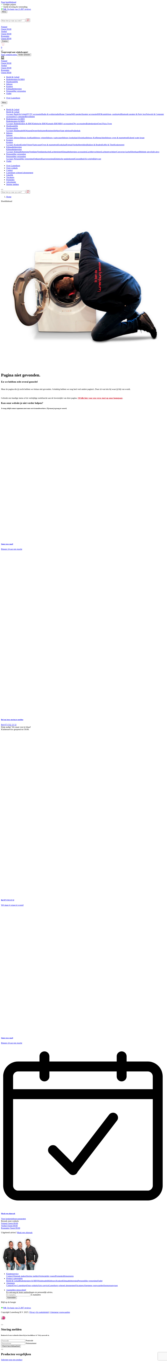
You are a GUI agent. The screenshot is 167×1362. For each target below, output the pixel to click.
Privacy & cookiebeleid (39, 1312)
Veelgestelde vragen (47, 1276)
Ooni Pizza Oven (105, 123)
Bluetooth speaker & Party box (133, 114)
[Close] (2, 105)
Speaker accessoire (89, 114)
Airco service (43, 1285)
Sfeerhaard (135, 152)
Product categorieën (14, 1278)
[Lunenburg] (11, 17)
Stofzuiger (42, 131)
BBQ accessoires (65, 123)
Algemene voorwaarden (93, 1285)
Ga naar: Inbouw (13, 138)
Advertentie (11, 182)
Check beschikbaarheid (11, 1346)
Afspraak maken (19, 1276)
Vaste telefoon (65, 131)
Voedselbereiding (79, 145)
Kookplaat (62, 145)
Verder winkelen (24, 55)
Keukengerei (119, 145)
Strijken (56, 131)
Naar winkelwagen (9, 54)
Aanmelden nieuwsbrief (16, 1290)
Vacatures (10, 177)
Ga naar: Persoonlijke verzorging (19, 159)
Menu (4, 12)
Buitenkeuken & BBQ (15, 79)
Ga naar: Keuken (13, 145)
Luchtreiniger (56, 152)
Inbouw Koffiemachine (95, 138)
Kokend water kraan (136, 138)
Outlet (8, 93)
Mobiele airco (145, 152)
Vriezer (29, 145)
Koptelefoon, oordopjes (110, 114)
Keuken (9, 86)
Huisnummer (31, 1343)
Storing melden (12, 184)
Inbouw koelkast (27, 138)
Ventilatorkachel (43, 152)
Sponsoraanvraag (110, 1285)
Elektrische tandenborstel (64, 159)
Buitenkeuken (92, 123)
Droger (35, 131)
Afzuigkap (81, 138)
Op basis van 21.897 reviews (17, 9)
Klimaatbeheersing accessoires (74, 152)
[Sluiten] (2, 50)
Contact (9, 170)
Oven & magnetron (50, 145)
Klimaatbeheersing (14, 89)
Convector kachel (123, 152)
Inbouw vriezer (40, 138)
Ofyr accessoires (79, 123)
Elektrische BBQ (39, 123)
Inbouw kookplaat (69, 138)
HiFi (99, 114)
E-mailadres (36, 1295)
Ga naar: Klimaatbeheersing (17, 152)
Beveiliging (30, 116)
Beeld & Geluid (12, 77)
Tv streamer (20, 116)
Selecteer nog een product (11, 1360)
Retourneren (68, 1276)
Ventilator (33, 152)
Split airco (155, 152)
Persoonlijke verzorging (16, 91)
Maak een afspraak (24, 1232)
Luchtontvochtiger (108, 152)
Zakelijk (9, 175)
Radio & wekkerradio (50, 114)
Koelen (23, 145)
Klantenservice (12, 1274)
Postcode (29, 1340)
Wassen (28, 131)
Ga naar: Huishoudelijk (15, 131)
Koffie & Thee (108, 145)
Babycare (97, 159)
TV (28, 114)
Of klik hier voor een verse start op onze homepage (100, 398)
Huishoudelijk (12, 82)
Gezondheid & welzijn (84, 159)
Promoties (10, 180)
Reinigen (49, 131)
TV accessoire (35, 114)
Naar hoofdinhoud (8, 2)
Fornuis (69, 145)
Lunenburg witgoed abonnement (19, 173)
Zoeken (5, 41)
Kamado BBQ (52, 123)
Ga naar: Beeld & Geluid (16, 114)
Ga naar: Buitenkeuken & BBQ (19, 123)
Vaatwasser (37, 145)
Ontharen (37, 159)
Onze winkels (12, 168)
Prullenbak (75, 131)
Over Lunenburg (13, 98)
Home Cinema (65, 114)
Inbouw (9, 84)
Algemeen (10, 1283)
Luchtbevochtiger (94, 152)
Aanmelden (11, 1298)
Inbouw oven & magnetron (116, 138)
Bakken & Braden (94, 145)
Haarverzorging (47, 159)
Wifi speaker (76, 114)
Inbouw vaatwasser (54, 138)
